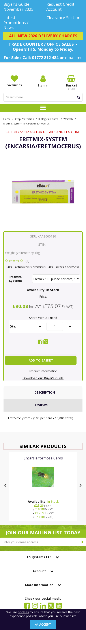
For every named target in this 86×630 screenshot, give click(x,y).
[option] (43, 191)
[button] (18, 261)
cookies (23, 612)
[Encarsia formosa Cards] (43, 477)
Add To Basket (41, 360)
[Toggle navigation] (43, 108)
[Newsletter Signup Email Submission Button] (82, 542)
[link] (40, 341)
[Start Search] (79, 97)
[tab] (43, 392)
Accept (45, 624)
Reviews (41, 405)
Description (44, 392)
